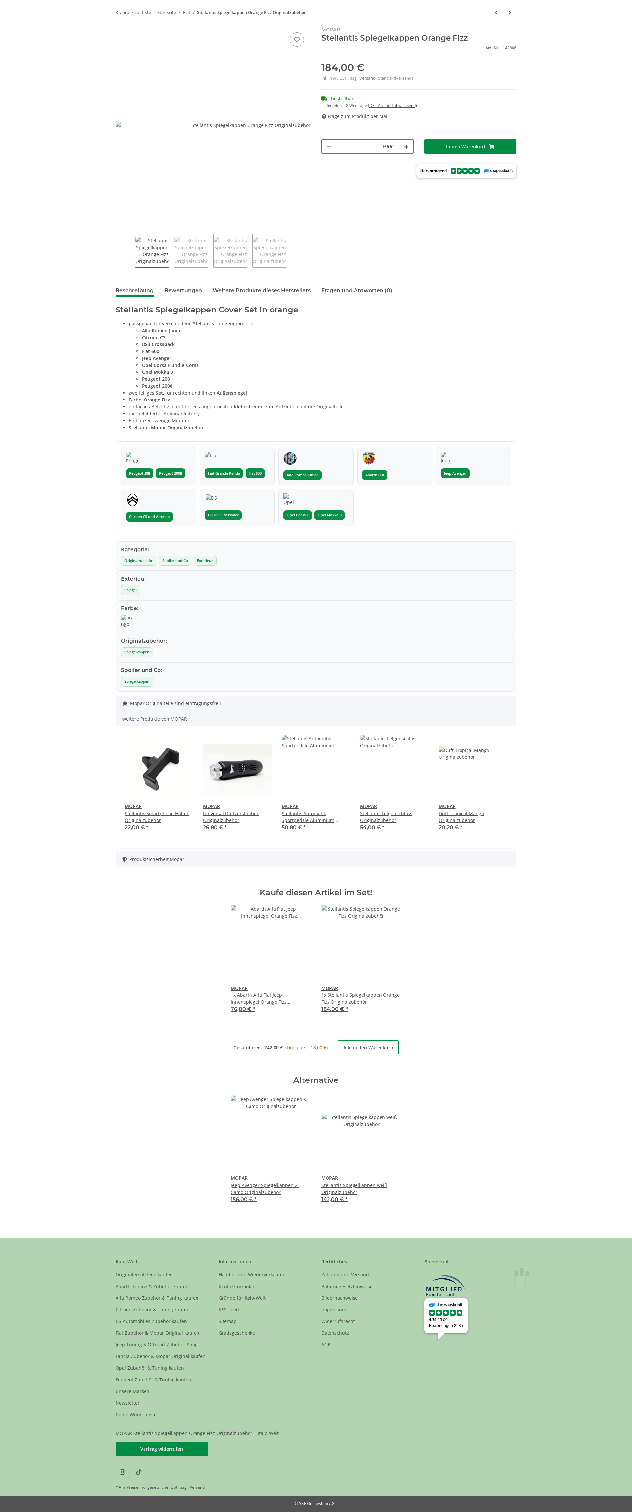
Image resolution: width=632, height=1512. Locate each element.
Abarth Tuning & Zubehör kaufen (152, 1286)
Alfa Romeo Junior (302, 475)
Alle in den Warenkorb (368, 1047)
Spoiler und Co (175, 560)
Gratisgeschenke (237, 1333)
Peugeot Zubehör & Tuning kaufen (153, 1380)
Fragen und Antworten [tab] (356, 290)
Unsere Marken (132, 1391)
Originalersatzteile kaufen (144, 1274)
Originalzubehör (138, 560)
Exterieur (205, 560)
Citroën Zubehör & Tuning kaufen (153, 1309)
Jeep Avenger (455, 473)
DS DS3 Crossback (223, 515)
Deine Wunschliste (136, 1414)
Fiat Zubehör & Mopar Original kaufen (157, 1333)
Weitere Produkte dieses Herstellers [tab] (262, 290)
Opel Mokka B (330, 515)
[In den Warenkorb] (121, 23)
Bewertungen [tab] (183, 290)
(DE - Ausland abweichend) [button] (392, 105)
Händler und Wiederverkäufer (252, 1274)
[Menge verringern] (329, 146)
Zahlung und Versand (345, 1274)
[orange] (127, 621)
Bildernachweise (339, 1298)
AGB (325, 1344)
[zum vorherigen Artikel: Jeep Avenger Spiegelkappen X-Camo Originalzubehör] (496, 12)
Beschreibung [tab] (135, 290)
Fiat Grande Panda (224, 473)
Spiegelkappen (136, 652)
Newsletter (128, 1403)
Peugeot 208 (139, 473)
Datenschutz (335, 1333)
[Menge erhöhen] (406, 146)
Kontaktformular (237, 1286)
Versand (367, 78)
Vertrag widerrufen (161, 1449)
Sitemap (228, 1321)
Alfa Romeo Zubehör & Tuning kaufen (157, 1298)
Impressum (333, 1309)
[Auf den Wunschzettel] (297, 39)
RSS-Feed (229, 1309)
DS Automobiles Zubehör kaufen (151, 1321)
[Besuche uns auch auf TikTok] (138, 1472)
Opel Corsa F (298, 515)
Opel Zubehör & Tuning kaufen (150, 1368)
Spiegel (130, 590)
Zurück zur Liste (135, 12)
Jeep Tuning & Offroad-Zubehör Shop (157, 1344)
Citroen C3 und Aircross (149, 516)
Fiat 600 (255, 473)
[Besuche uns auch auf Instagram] (122, 1472)
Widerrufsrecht (338, 1321)
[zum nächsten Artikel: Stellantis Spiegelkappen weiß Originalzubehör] (509, 12)
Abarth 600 (374, 475)
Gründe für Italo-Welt (242, 1298)
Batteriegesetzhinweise (347, 1286)
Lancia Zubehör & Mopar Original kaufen (161, 1356)
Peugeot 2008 (170, 473)
